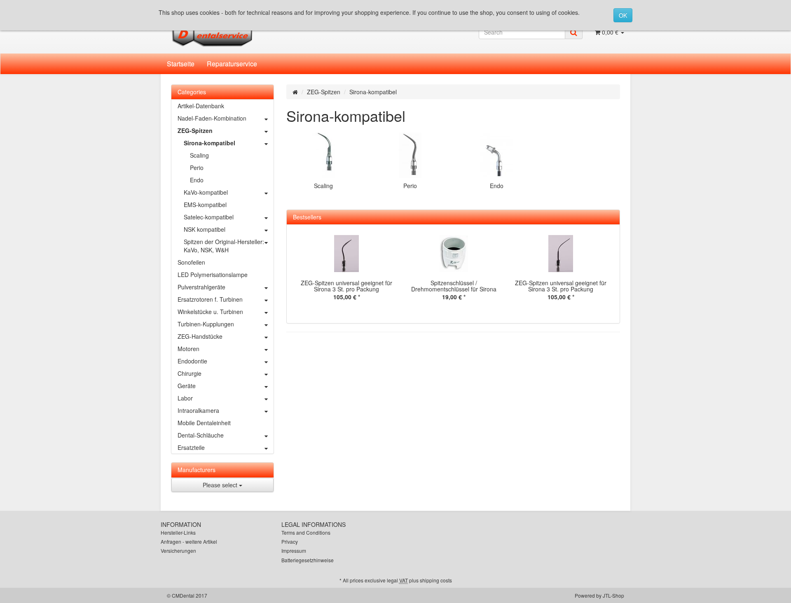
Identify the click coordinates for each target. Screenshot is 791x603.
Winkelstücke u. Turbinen (210, 311)
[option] (346, 274)
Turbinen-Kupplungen (206, 324)
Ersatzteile (191, 447)
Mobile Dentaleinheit (204, 423)
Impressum (293, 550)
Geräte (187, 386)
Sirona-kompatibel (209, 143)
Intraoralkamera (198, 410)
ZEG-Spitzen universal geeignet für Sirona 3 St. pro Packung (346, 286)
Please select (221, 485)
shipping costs (436, 580)
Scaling (323, 186)
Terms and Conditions (305, 532)
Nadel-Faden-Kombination (212, 118)
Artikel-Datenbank (201, 106)
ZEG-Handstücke (200, 336)
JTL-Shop (613, 595)
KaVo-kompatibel (206, 192)
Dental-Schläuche (201, 435)
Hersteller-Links (178, 532)
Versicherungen (178, 550)
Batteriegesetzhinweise (307, 559)
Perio (410, 186)
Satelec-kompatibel (209, 217)
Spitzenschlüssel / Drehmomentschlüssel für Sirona (453, 286)
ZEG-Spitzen (323, 92)
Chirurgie (189, 373)
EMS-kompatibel (205, 204)
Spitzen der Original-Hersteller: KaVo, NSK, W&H (224, 245)
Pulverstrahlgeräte (201, 287)
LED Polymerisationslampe (213, 274)
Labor (185, 398)
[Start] (295, 92)
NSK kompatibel (204, 229)
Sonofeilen (191, 262)
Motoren (188, 349)
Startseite (180, 63)
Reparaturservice (232, 63)
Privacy (289, 541)
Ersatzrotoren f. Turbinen (210, 299)
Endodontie (192, 361)
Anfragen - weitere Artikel (189, 541)
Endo (496, 186)
